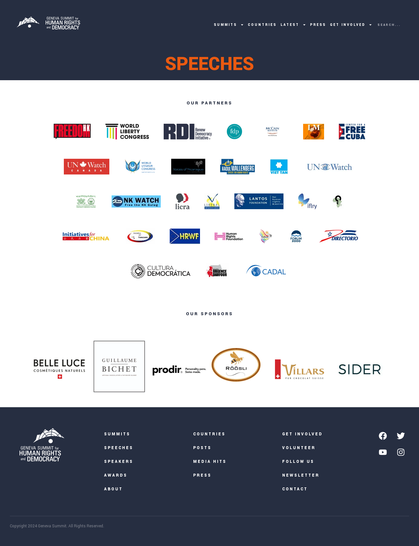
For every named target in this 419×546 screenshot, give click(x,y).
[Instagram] (401, 452)
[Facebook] (383, 436)
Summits (225, 24)
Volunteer (299, 448)
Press (318, 24)
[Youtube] (383, 452)
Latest (290, 24)
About (113, 489)
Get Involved (347, 24)
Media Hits (210, 461)
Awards (115, 475)
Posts (202, 448)
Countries (262, 24)
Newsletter (300, 475)
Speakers (118, 461)
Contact (295, 489)
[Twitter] (401, 436)
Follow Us (298, 461)
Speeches (118, 448)
